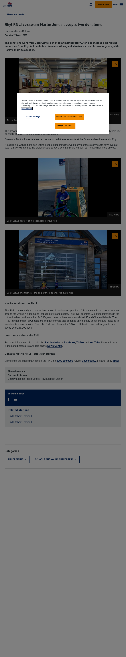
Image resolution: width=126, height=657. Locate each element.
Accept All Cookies (65, 126)
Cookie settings (33, 117)
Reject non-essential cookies (69, 117)
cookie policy (27, 108)
